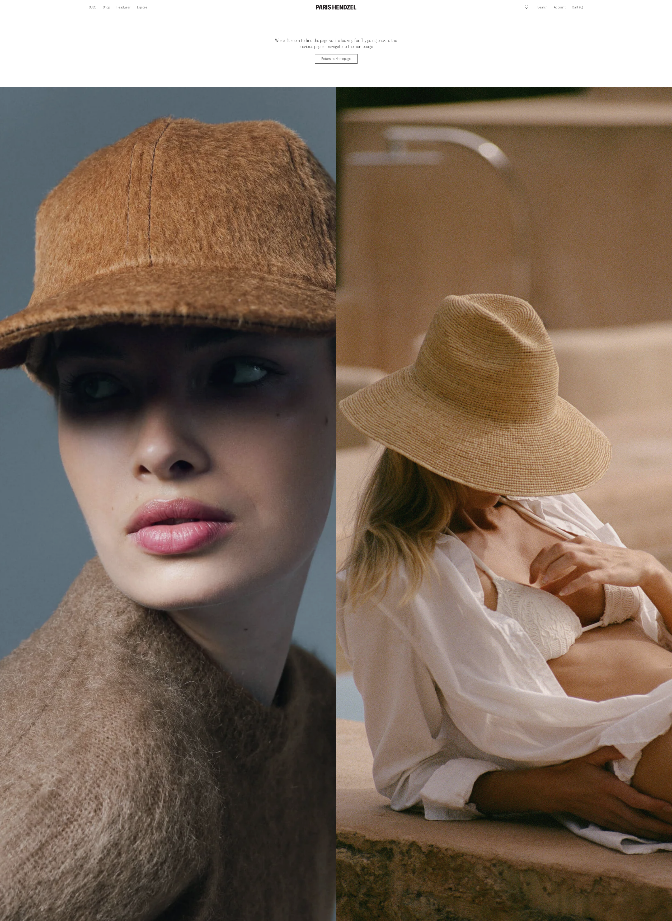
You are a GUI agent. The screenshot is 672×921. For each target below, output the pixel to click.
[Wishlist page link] (526, 7)
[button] (542, 7)
